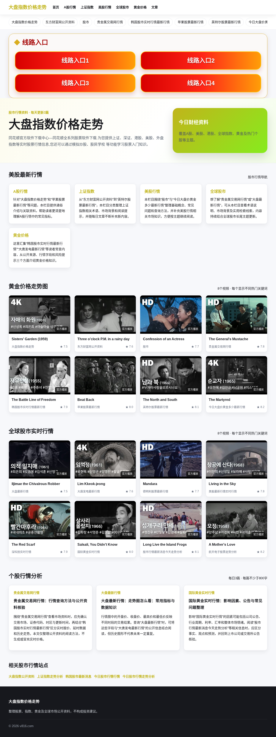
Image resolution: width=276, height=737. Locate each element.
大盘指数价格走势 (28, 7)
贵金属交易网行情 (110, 22)
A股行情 (70, 7)
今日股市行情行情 (107, 676)
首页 (56, 7)
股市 (86, 22)
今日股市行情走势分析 (138, 676)
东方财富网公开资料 (60, 22)
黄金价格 (140, 7)
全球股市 (122, 7)
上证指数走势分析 (50, 676)
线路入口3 (75, 83)
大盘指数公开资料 (21, 676)
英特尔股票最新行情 (226, 22)
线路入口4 (201, 83)
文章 (154, 7)
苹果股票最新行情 (191, 22)
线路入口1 (75, 60)
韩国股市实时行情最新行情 (150, 22)
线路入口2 (201, 60)
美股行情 (104, 7)
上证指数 (87, 7)
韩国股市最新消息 (78, 676)
